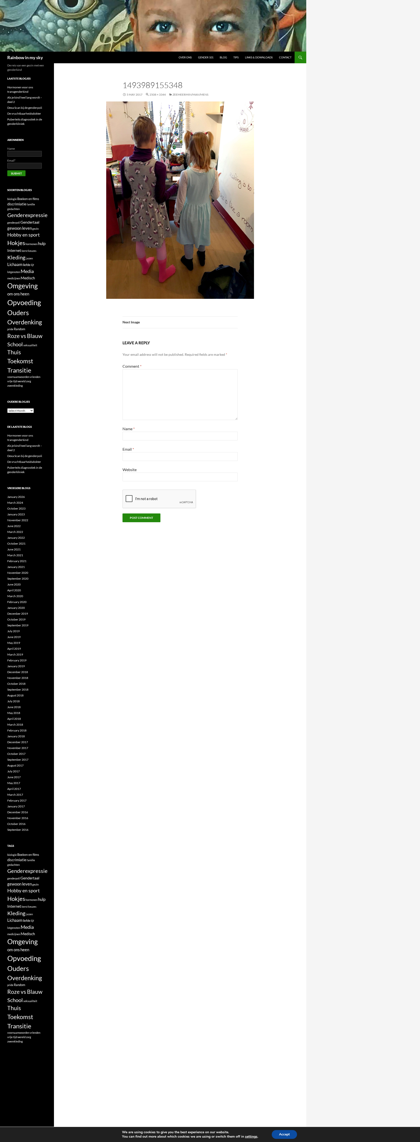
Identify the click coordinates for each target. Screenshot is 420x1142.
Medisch (28, 277)
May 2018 (13, 713)
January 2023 (16, 514)
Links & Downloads (259, 57)
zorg (28, 381)
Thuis (14, 352)
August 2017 (15, 765)
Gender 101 (205, 57)
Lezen (29, 258)
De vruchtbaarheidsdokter (24, 113)
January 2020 (16, 608)
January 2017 (16, 806)
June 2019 (14, 637)
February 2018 (16, 730)
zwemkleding (15, 385)
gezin (35, 228)
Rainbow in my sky (25, 57)
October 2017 (16, 754)
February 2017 (16, 800)
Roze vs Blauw (25, 335)
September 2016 (17, 829)
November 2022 (17, 520)
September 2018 (17, 689)
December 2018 (17, 672)
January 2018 (16, 736)
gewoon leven (19, 228)
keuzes (32, 250)
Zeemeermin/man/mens (190, 94)
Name (128, 428)
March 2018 (15, 724)
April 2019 (14, 648)
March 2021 (15, 555)
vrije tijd (12, 381)
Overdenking (24, 322)
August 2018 (15, 695)
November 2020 (17, 573)
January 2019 (16, 666)
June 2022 (14, 526)
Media (27, 271)
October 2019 (16, 619)
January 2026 (16, 497)
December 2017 (17, 742)
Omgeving (22, 286)
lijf (32, 264)
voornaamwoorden (18, 376)
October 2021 (16, 543)
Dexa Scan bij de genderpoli (24, 108)
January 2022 (16, 537)
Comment (131, 366)
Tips (236, 57)
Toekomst (20, 361)
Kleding (16, 257)
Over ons (185, 57)
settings (251, 1136)
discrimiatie (16, 204)
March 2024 (15, 502)
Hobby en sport (23, 235)
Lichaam (14, 264)
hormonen (31, 244)
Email (128, 449)
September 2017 (17, 759)
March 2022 (15, 532)
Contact (285, 57)
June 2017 (14, 777)
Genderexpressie (27, 215)
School (15, 344)
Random (19, 329)
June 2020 (14, 584)
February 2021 (16, 561)
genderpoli (13, 222)
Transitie (19, 370)
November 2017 (17, 748)
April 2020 (14, 590)
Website (129, 469)
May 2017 (13, 783)
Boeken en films (28, 199)
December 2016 (17, 812)
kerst (25, 250)
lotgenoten (13, 272)
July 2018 (13, 701)
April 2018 (14, 719)
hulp (41, 243)
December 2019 (17, 613)
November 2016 (17, 818)
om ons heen (18, 293)
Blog (223, 57)
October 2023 (16, 508)
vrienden (35, 376)
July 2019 (13, 631)
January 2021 (16, 567)
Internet (14, 250)
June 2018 (14, 707)
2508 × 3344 (157, 94)
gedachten (13, 208)
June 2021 (14, 549)
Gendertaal (29, 222)
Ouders (18, 313)
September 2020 (17, 578)
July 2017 (13, 771)
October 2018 (16, 683)
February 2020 (16, 602)
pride (10, 329)
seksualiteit (30, 345)
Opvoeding (24, 302)
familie (31, 204)
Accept (284, 1134)
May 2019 (13, 643)
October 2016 (16, 824)
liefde (26, 265)
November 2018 (17, 678)
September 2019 (17, 625)
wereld (22, 381)
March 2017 (15, 794)
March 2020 (15, 596)
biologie (12, 199)
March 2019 (15, 654)
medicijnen (13, 278)
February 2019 (16, 660)
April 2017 (14, 789)
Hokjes (16, 242)
